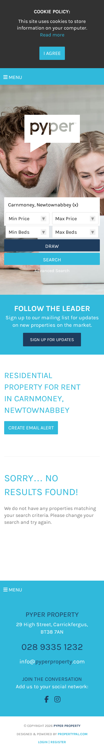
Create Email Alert (31, 428)
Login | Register (52, 742)
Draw (52, 246)
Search (52, 259)
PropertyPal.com (72, 734)
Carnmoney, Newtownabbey (43, 205)
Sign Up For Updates (52, 339)
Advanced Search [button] (52, 270)
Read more (52, 35)
